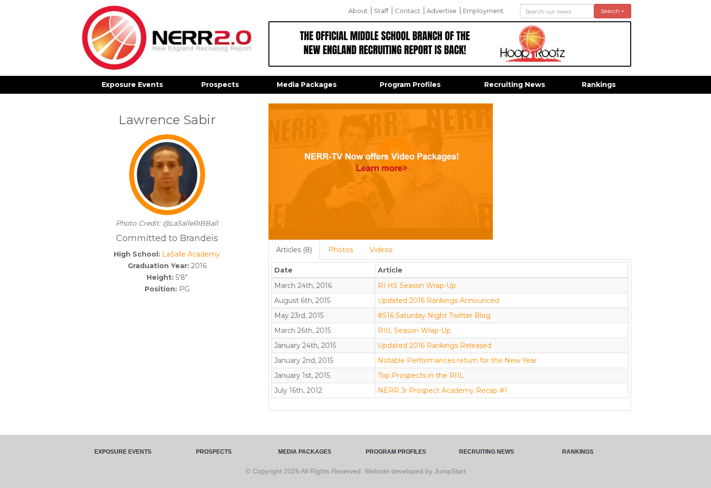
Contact (407, 10)
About (358, 10)
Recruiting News (514, 84)
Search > (612, 10)
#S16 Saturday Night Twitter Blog (434, 315)
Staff (381, 10)
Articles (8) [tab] (294, 249)
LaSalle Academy (191, 254)
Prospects (220, 84)
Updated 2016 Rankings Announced (438, 300)
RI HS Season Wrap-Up (417, 285)
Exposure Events (132, 84)
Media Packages (307, 84)
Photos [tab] (340, 249)
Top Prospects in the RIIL (421, 375)
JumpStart (450, 471)
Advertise (442, 10)
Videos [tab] (381, 249)
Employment (483, 10)
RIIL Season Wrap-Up (414, 330)
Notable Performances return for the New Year (457, 360)
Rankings (599, 84)
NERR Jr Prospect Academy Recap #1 (442, 390)
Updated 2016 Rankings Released (434, 345)
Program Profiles (410, 84)
